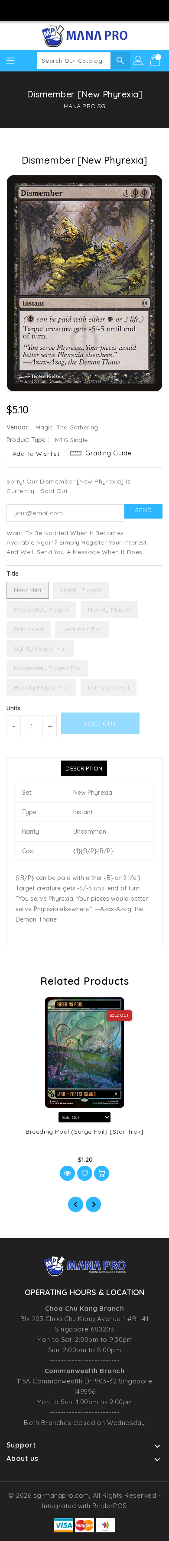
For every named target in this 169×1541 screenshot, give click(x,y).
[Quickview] (67, 1173)
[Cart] (156, 60)
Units (13, 708)
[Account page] (138, 60)
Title (12, 573)
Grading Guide (108, 453)
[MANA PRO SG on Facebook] (59, 9)
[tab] (84, 768)
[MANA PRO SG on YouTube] (92, 9)
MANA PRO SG (84, 106)
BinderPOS (109, 1506)
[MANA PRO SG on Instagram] (76, 9)
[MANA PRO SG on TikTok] (109, 9)
